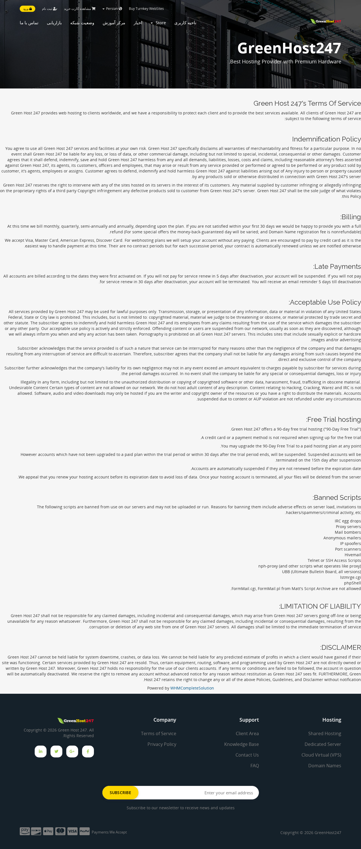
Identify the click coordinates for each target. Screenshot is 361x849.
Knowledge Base (241, 744)
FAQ (254, 765)
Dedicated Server (323, 744)
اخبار (138, 22)
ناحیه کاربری (185, 22)
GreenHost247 (327, 832)
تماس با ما (29, 22)
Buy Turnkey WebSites (146, 8)
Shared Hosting (324, 733)
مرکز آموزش (114, 22)
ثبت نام (47, 8)
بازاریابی (54, 22)
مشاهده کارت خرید (78, 8)
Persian (112, 8)
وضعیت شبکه (82, 22)
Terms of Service (158, 733)
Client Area (247, 733)
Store (159, 22)
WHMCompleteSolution (192, 688)
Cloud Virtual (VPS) (321, 755)
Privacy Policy (162, 744)
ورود (26, 9)
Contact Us (247, 755)
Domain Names (324, 765)
